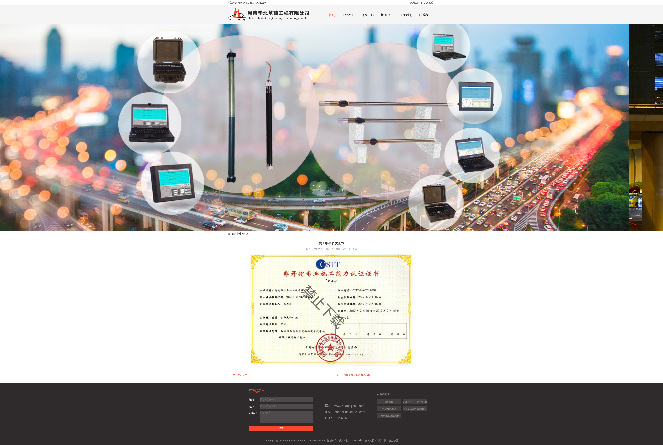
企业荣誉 (242, 234)
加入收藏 (428, 2)
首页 (332, 15)
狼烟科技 (389, 402)
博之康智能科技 (389, 409)
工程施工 (348, 15)
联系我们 (425, 15)
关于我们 (406, 15)
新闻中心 (387, 15)
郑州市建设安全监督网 (389, 415)
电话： (253, 406)
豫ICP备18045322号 (350, 440)
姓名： (253, 399)
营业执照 (393, 440)
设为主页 (415, 2)
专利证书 (242, 375)
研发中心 (367, 15)
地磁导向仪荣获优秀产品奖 (355, 375)
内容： (253, 413)
